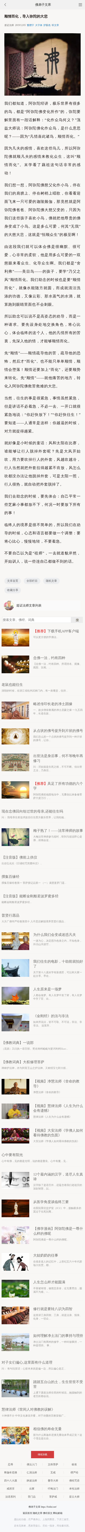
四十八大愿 (10, 1480)
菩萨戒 (53, 1496)
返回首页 (27, 1513)
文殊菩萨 (53, 1464)
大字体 (38, 25)
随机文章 (51, 580)
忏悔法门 (53, 1488)
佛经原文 (47, 1513)
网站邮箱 (57, 1513)
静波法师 (32, 1480)
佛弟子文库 (43, 4)
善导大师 (53, 1480)
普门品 (32, 1496)
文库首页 (12, 580)
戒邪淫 (10, 1488)
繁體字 (30, 25)
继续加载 (42, 1454)
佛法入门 (32, 1464)
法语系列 (10, 1496)
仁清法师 (32, 1472)
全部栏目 (32, 580)
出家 (31, 1488)
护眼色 (47, 25)
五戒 (53, 1472)
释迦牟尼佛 (10, 1472)
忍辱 (10, 1464)
